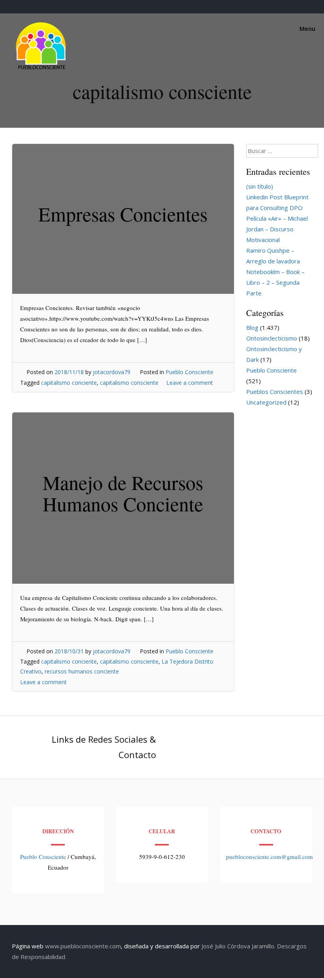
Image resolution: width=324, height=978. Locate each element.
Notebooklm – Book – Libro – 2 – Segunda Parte (275, 282)
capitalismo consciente (129, 382)
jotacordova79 (111, 372)
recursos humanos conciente (82, 671)
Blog (252, 327)
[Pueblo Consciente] (41, 69)
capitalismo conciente (69, 382)
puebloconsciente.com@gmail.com (269, 857)
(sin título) (259, 186)
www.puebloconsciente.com (83, 946)
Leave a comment (189, 382)
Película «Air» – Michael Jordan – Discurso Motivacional (277, 229)
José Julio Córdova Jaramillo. (238, 946)
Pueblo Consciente (189, 372)
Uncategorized (266, 402)
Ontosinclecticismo (271, 338)
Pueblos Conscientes (274, 391)
